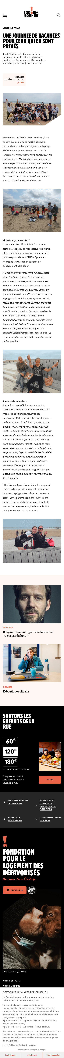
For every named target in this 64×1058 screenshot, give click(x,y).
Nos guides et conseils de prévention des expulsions (48, 804)
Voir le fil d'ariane (11, 28)
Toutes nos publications (15, 819)
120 (11, 751)
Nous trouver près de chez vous (18, 802)
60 (11, 741)
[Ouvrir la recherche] (58, 15)
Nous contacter (12, 981)
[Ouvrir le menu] (5, 15)
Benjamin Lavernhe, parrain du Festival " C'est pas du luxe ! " (28, 633)
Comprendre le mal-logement (50, 819)
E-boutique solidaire (16, 691)
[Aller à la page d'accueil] (31, 12)
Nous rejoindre (11, 986)
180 (11, 761)
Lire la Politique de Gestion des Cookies (19, 1045)
